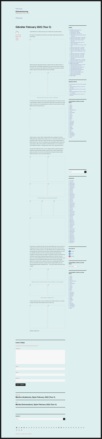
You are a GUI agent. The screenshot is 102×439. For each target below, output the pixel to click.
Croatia (71, 111)
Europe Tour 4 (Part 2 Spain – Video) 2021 (77, 48)
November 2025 (72, 184)
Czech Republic (72, 112)
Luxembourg (72, 122)
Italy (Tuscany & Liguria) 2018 (76, 74)
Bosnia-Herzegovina (73, 109)
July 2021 (71, 226)
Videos (71, 137)
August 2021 (72, 225)
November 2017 (72, 238)
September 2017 (72, 241)
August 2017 (72, 242)
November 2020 (72, 229)
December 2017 (72, 237)
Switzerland (71, 132)
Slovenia (71, 129)
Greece (71, 117)
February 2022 (72, 221)
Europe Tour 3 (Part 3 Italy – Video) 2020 (77, 55)
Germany (71, 114)
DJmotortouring (22, 11)
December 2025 (72, 183)
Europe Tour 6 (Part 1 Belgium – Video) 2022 (78, 38)
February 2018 (72, 235)
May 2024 (71, 201)
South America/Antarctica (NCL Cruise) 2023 (78, 64)
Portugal (71, 127)
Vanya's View (72, 135)
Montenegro (72, 123)
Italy (70, 119)
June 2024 (71, 200)
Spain (70, 130)
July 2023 (71, 207)
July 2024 (71, 199)
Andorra (71, 106)
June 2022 (71, 217)
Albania (71, 105)
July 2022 (71, 216)
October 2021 (72, 222)
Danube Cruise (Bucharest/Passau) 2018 (77, 72)
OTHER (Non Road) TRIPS (74, 63)
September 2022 (72, 214)
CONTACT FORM (72, 75)
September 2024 (72, 196)
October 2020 (72, 230)
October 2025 (72, 185)
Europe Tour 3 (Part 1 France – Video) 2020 (78, 53)
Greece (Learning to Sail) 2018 (75, 73)
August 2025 (72, 188)
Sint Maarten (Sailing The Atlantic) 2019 (77, 69)
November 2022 (72, 211)
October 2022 (72, 212)
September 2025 (72, 186)
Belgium (71, 108)
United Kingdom (72, 134)
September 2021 (72, 224)
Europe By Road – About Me (75, 32)
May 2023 (71, 210)
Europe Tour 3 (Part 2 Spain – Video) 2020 (77, 54)
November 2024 (72, 194)
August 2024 (72, 198)
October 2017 (72, 240)
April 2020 (71, 233)
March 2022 (72, 220)
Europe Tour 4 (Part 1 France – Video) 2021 (78, 47)
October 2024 (72, 195)
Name (17, 366)
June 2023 (71, 209)
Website (18, 378)
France (71, 113)
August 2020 (72, 232)
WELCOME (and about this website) (75, 29)
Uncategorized (72, 133)
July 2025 (71, 189)
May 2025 (71, 191)
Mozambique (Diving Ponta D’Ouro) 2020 (77, 67)
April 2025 (71, 193)
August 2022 (72, 215)
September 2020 (72, 231)
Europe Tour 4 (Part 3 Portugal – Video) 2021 (78, 49)
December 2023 (72, 203)
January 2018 (72, 236)
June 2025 (71, 190)
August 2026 (72, 180)
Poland (71, 126)
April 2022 (71, 219)
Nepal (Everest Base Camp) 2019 (76, 70)
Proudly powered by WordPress (27, 433)
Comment (18, 348)
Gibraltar (17, 38)
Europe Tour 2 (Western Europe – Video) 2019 (78, 59)
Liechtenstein (72, 121)
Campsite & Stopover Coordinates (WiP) (76, 62)
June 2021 (71, 227)
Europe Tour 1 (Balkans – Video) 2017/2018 (78, 60)
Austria (71, 107)
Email (17, 372)
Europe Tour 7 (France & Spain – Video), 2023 (78, 37)
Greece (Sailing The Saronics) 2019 (76, 68)
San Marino (71, 128)
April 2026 (71, 182)
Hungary (71, 118)
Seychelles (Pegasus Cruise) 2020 (76, 65)
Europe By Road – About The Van (76, 33)
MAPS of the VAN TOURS (75, 31)
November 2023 (72, 204)
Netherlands (71, 124)
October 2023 (72, 205)
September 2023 (72, 206)
